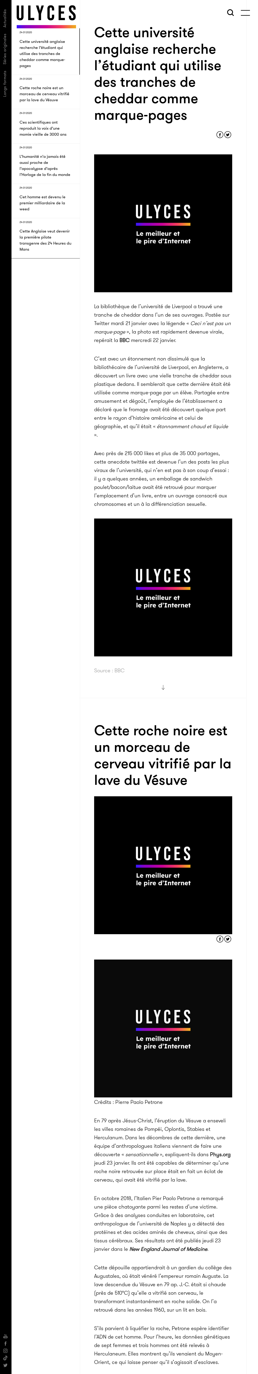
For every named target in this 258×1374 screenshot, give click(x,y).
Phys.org (220, 1154)
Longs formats (4, 83)
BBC (125, 340)
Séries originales (4, 48)
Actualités (4, 18)
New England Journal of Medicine (168, 1249)
